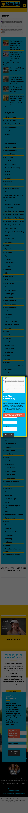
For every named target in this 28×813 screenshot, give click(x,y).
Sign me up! (8, 435)
